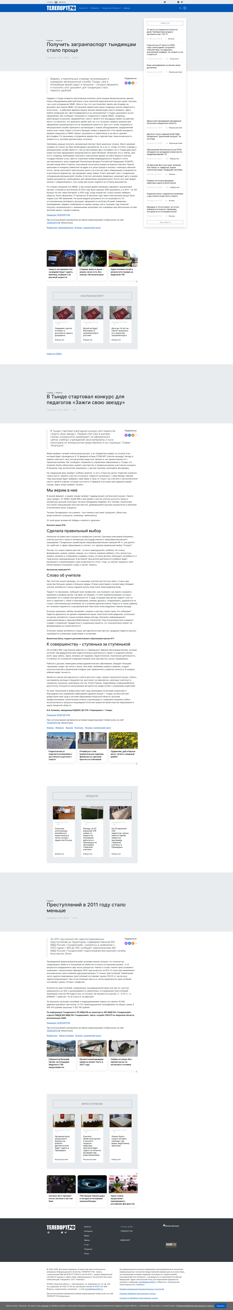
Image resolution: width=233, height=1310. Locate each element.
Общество (53, 227)
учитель (79, 727)
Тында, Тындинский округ (88, 227)
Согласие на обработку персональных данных (139, 1298)
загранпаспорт (67, 227)
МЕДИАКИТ (125, 1240)
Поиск (86, 1254)
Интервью (88, 1231)
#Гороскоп (174, 59)
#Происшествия (61, 1159)
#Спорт (172, 201)
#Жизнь (171, 39)
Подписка (88, 1249)
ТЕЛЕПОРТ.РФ (53, 222)
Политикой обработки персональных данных (194, 1306)
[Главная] (61, 8)
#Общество (59, 340)
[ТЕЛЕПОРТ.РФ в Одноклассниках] (174, 2)
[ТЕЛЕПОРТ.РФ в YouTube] (185, 2)
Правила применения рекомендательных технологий (142, 1289)
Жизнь (51, 727)
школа (70, 727)
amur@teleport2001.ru (94, 1289)
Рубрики (95, 8)
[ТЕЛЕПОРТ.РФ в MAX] (165, 2)
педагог (60, 727)
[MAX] (126, 83)
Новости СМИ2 (54, 353)
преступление (67, 1035)
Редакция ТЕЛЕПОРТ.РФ (58, 215)
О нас (86, 1245)
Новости (83, 8)
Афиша (126, 8)
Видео (86, 1236)
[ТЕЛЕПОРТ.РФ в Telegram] (168, 2)
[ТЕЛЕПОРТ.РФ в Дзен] (178, 2)
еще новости (165, 222)
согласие (44, 1306)
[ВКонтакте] (129, 83)
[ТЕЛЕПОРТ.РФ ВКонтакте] (171, 2)
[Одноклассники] (132, 83)
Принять (220, 1306)
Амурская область (111, 8)
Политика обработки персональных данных (138, 1294)
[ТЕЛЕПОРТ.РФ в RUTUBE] (182, 2)
